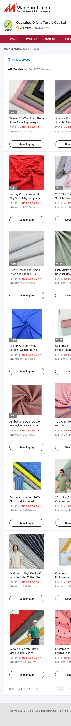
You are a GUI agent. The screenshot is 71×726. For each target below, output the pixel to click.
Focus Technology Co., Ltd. (48, 710)
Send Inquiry (26, 144)
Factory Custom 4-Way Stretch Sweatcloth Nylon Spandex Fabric (24, 350)
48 (36, 689)
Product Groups (20, 59)
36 (28, 689)
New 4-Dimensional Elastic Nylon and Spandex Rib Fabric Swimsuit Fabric (24, 274)
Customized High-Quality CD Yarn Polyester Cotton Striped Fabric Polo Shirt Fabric (26, 577)
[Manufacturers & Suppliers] (27, 7)
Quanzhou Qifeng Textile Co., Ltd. (41, 22)
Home (11, 39)
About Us (49, 39)
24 (20, 688)
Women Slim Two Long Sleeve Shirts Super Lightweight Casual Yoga (26, 122)
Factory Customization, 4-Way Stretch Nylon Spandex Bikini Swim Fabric (25, 198)
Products (31, 39)
